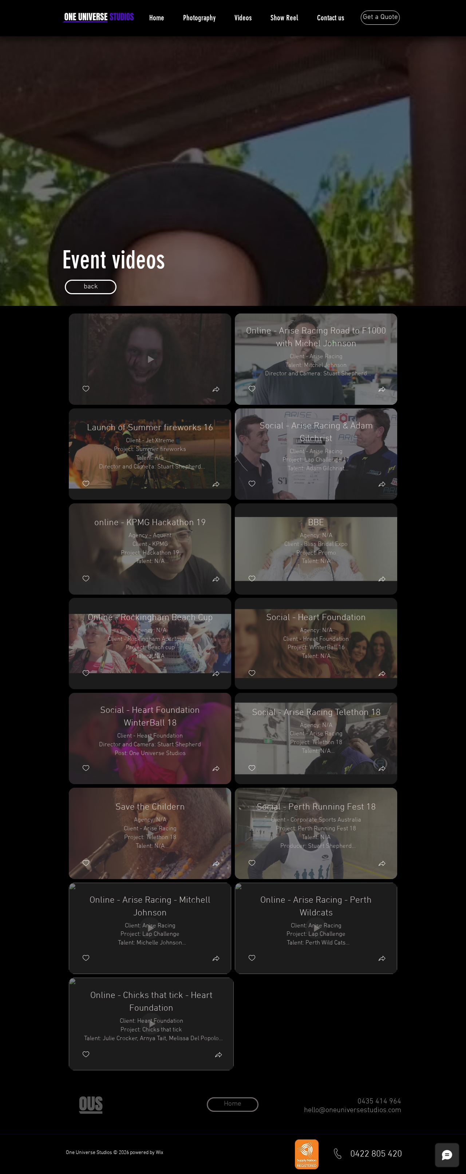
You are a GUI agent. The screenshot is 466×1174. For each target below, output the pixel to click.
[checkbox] (86, 389)
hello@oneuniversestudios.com (352, 1110)
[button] (216, 390)
